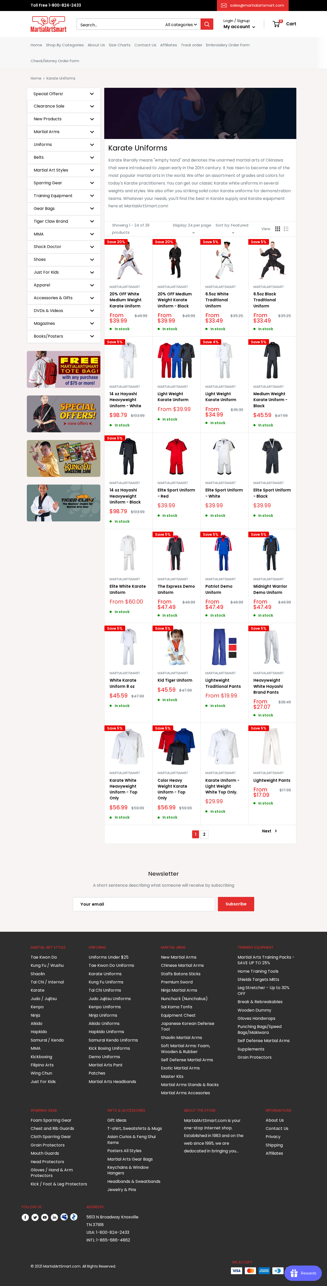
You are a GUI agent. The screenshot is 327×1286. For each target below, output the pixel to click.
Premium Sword (177, 982)
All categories (179, 25)
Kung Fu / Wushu (47, 965)
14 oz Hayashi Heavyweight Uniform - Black (125, 496)
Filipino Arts (42, 1065)
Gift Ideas (116, 1120)
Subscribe (236, 904)
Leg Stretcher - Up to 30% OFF (263, 990)
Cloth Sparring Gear (51, 1137)
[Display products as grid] (277, 229)
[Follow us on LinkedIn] (54, 1217)
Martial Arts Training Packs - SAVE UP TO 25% (266, 960)
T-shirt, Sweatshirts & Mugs (134, 1128)
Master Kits (172, 1076)
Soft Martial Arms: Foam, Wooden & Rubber (185, 1048)
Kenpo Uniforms (105, 1007)
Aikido (36, 1023)
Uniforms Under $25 (109, 957)
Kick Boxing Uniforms (109, 1048)
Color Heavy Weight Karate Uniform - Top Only (172, 789)
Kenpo (37, 1007)
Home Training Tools (258, 971)
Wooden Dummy (254, 1010)
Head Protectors (47, 1162)
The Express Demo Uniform (176, 589)
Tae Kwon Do (44, 957)
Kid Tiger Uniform (175, 680)
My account (237, 27)
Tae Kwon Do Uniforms (111, 965)
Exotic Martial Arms (180, 1068)
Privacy (273, 1137)
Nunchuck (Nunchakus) (184, 999)
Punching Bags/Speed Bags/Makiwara (260, 1029)
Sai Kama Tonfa (176, 1007)
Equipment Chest (178, 1015)
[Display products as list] (286, 229)
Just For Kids (43, 1082)
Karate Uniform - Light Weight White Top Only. (222, 786)
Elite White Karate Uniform (128, 589)
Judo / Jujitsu (44, 999)
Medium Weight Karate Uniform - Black (270, 400)
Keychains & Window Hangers (128, 1170)
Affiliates (168, 45)
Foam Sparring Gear (51, 1120)
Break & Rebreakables (260, 1002)
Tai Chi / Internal (47, 982)
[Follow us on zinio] (73, 1217)
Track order (191, 45)
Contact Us (145, 45)
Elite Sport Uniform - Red (176, 493)
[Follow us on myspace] (64, 1217)
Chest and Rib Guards (52, 1128)
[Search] (207, 24)
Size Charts (120, 45)
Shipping (274, 1145)
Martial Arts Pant (106, 1065)
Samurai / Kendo (47, 1040)
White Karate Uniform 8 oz (123, 683)
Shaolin (38, 974)
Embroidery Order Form (228, 45)
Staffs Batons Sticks (181, 974)
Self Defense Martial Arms (187, 1060)
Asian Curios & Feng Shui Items (131, 1139)
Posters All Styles (124, 1151)
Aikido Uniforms (104, 1023)
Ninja (35, 1015)
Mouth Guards (45, 1153)
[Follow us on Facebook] (25, 1217)
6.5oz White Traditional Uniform (217, 300)
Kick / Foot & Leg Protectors (59, 1184)
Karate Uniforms (105, 974)
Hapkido (39, 1032)
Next (266, 831)
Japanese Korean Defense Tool (187, 1026)
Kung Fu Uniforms (106, 982)
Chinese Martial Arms (182, 965)
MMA (36, 1048)
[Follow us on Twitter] (35, 1217)
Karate (37, 990)
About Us (96, 45)
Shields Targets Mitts (258, 979)
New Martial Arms (178, 957)
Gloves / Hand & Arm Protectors (52, 1172)
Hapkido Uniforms (106, 1032)
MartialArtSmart (125, 286)
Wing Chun (41, 1073)
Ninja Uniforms (103, 1015)
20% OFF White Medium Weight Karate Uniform (126, 300)
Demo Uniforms (104, 1057)
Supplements (251, 1049)
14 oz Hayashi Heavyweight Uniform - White (125, 400)
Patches (97, 1073)
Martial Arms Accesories (185, 1093)
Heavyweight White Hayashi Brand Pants (268, 686)
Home (36, 45)
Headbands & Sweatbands (133, 1181)
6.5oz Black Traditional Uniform (264, 300)
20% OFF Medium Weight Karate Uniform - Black (175, 300)
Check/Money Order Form (55, 60)
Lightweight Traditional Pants (223, 683)
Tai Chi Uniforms (105, 990)
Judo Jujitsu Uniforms (110, 999)
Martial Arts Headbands (112, 1082)
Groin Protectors (255, 1057)
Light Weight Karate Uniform (173, 396)
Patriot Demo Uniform (218, 589)
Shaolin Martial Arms (181, 1038)
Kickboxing (41, 1057)
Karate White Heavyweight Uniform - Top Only (123, 789)
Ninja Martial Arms (179, 990)
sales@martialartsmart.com (257, 5)
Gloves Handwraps (256, 1018)
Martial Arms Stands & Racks (190, 1085)
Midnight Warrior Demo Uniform (270, 589)
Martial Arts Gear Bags (130, 1159)
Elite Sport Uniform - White (224, 493)
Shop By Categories (65, 45)
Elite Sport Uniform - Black (272, 493)
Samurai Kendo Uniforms (113, 1040)
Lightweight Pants (271, 780)
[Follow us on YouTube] (44, 1217)
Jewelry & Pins (121, 1190)
